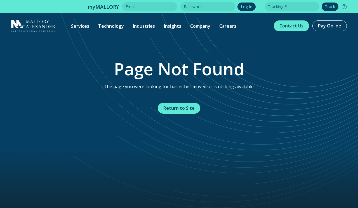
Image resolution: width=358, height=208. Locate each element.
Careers (227, 26)
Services (80, 26)
